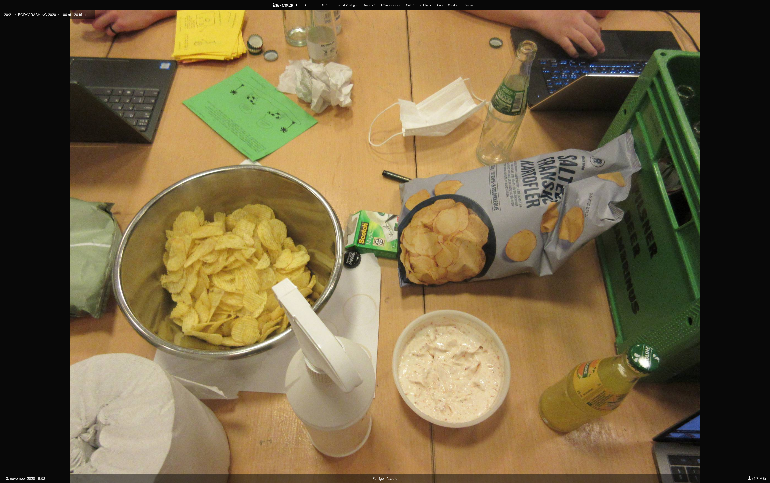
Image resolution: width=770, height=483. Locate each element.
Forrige (378, 478)
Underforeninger (346, 5)
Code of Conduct (448, 5)
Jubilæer (425, 5)
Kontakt (469, 5)
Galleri (410, 5)
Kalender (369, 5)
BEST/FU (324, 5)
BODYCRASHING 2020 (37, 14)
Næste (392, 478)
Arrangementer (390, 5)
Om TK (308, 5)
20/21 (8, 14)
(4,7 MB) (758, 478)
